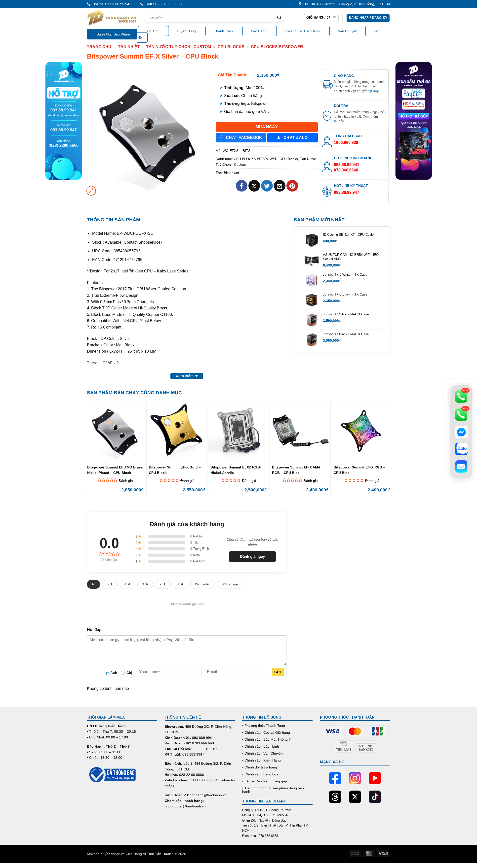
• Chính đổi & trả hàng (259, 767)
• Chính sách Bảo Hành (260, 746)
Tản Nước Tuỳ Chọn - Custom (178, 47)
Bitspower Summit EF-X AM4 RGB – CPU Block (296, 469)
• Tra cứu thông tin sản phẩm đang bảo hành (273, 789)
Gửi (277, 672)
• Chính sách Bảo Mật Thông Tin (267, 739)
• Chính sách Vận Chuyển (262, 753)
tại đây (373, 91)
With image (230, 584)
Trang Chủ (99, 47)
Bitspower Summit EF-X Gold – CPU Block (175, 469)
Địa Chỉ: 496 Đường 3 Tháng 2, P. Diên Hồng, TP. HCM (345, 4)
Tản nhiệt (129, 47)
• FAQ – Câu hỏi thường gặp (264, 781)
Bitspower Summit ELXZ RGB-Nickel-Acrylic (235, 469)
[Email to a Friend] (279, 186)
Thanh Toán (223, 31)
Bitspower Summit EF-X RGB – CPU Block (359, 469)
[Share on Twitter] (267, 186)
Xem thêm (185, 376)
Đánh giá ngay (252, 556)
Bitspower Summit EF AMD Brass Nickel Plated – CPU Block (115, 469)
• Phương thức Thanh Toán (263, 725)
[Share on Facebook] (241, 186)
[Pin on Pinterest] (292, 186)
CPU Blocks (231, 47)
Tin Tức (153, 31)
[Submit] (279, 18)
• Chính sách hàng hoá (260, 774)
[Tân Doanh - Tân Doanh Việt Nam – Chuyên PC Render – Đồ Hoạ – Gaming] (112, 18)
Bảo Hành (259, 31)
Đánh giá (126, 481)
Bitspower (231, 173)
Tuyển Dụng (186, 31)
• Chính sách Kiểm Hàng (261, 760)
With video (202, 584)
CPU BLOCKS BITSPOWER (277, 47)
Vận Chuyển (347, 31)
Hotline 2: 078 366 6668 (163, 4)
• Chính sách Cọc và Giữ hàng (266, 732)
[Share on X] (254, 186)
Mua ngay (267, 127)
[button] (321, 18)
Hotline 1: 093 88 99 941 (110, 4)
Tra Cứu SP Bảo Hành (302, 31)
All (93, 584)
